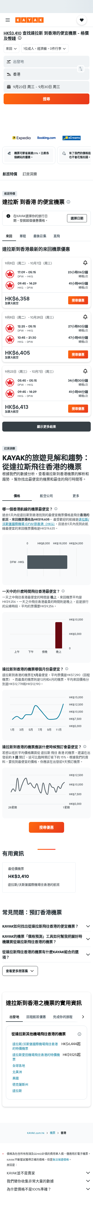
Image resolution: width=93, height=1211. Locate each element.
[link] (46, 827)
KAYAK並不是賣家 (21, 1173)
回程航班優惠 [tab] (36, 1017)
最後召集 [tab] (39, 236)
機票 (52, 1133)
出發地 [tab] (14, 1017)
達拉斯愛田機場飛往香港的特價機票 (36, 1057)
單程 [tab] (23, 236)
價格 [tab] (17, 496)
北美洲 (17, 1072)
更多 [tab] (76, 496)
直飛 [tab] (56, 236)
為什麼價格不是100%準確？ (29, 1189)
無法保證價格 (61, 1159)
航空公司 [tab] (46, 496)
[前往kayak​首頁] (29, 20)
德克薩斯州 (20, 1084)
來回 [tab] (9, 236)
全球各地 (18, 1066)
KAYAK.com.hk (35, 1133)
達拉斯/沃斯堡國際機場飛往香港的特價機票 (35, 1046)
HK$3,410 (12, 33)
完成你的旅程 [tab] (62, 1017)
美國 (15, 1078)
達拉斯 (17, 1091)
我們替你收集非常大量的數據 (30, 1181)
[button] (8, 20)
